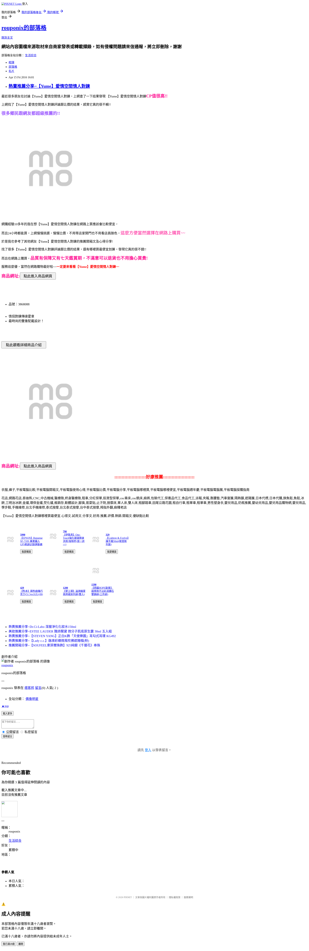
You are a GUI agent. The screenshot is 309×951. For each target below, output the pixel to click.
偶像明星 (32, 699)
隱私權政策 (174, 897)
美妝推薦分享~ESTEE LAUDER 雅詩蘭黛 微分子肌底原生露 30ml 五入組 (60, 631)
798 (65, 531)
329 (107, 534)
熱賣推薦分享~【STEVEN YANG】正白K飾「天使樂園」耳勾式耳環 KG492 (62, 636)
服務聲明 (188, 897)
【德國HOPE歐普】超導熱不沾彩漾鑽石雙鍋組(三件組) (102, 591)
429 (22, 588)
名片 (11, 71)
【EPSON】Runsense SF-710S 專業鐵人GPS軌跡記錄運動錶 (31, 541)
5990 (22, 534)
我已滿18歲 (9, 944)
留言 (38, 688)
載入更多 (7, 713)
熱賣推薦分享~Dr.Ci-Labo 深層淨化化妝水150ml (42, 627)
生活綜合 (30, 55)
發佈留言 (7, 736)
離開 (20, 944)
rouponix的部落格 (23, 27)
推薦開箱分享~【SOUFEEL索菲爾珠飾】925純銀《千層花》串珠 (54, 645)
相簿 (11, 62)
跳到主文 (7, 37)
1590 (93, 584)
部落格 (13, 66)
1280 (65, 588)
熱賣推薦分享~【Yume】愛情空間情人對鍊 (49, 86)
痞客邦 (29, 688)
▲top (5, 706)
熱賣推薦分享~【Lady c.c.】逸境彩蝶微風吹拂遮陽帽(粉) (49, 640)
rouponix (7, 665)
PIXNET (128, 897)
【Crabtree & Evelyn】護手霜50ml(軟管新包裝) (117, 541)
